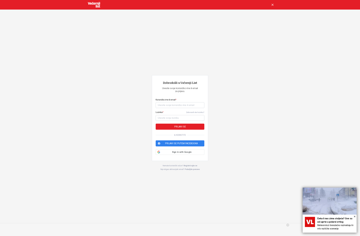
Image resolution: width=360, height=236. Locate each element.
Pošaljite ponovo (192, 169)
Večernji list (94, 5)
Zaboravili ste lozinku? (195, 112)
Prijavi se (180, 126)
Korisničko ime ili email (166, 100)
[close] (287, 225)
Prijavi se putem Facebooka (181, 143)
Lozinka (159, 112)
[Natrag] (272, 4)
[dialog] (330, 210)
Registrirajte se (190, 166)
